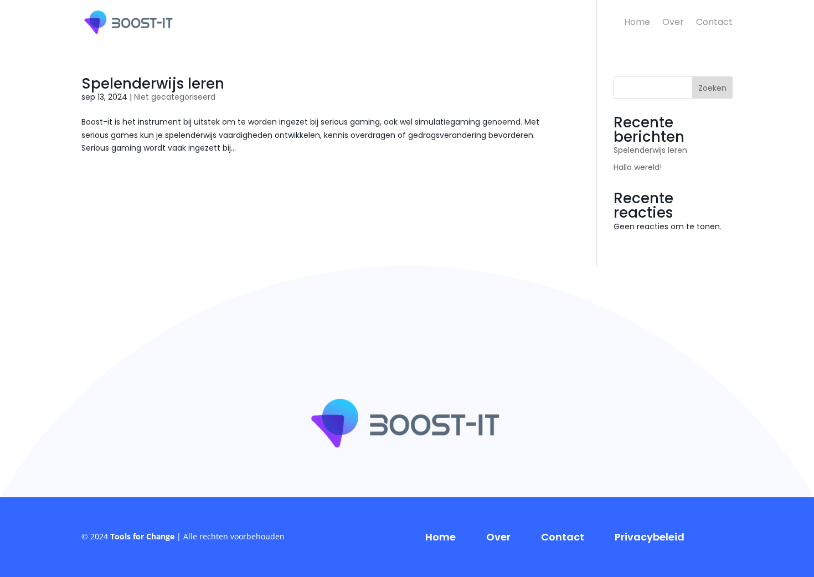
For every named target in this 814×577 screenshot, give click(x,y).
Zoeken (712, 88)
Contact (714, 23)
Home (637, 23)
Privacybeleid (649, 537)
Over (673, 23)
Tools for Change (142, 536)
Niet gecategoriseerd (174, 96)
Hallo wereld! (638, 167)
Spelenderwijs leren (152, 84)
